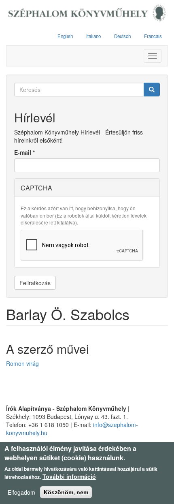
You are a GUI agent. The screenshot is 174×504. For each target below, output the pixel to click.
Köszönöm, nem (66, 492)
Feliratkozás (35, 283)
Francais (153, 36)
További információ (69, 476)
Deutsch (122, 36)
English (65, 36)
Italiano (93, 36)
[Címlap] (87, 13)
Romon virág (22, 363)
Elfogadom (21, 492)
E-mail (24, 152)
